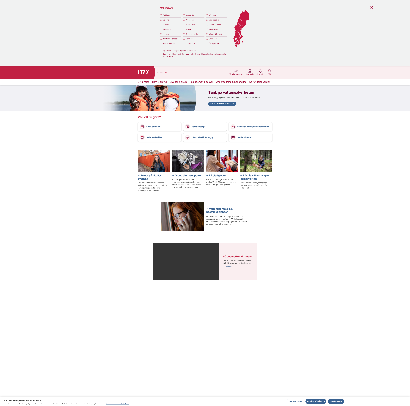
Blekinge (166, 15)
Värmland (212, 15)
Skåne (188, 29)
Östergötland (214, 43)
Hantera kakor (295, 401)
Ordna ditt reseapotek (188, 175)
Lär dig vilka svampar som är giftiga (254, 177)
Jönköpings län (169, 43)
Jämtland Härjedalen (171, 39)
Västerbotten (214, 20)
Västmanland (214, 29)
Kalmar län (190, 15)
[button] (222, 104)
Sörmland (189, 39)
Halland (166, 34)
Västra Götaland (215, 34)
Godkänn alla (336, 401)
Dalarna (166, 20)
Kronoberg (190, 20)
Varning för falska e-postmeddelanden (220, 210)
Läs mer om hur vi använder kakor (117, 404)
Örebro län (213, 39)
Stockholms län (192, 34)
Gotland (166, 24)
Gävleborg (167, 29)
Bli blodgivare (217, 175)
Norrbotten (190, 24)
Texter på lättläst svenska (149, 177)
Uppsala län (190, 43)
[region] (205, 401)
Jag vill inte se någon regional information (179, 50)
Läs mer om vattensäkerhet (222, 104)
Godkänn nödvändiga (316, 401)
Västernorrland (215, 24)
